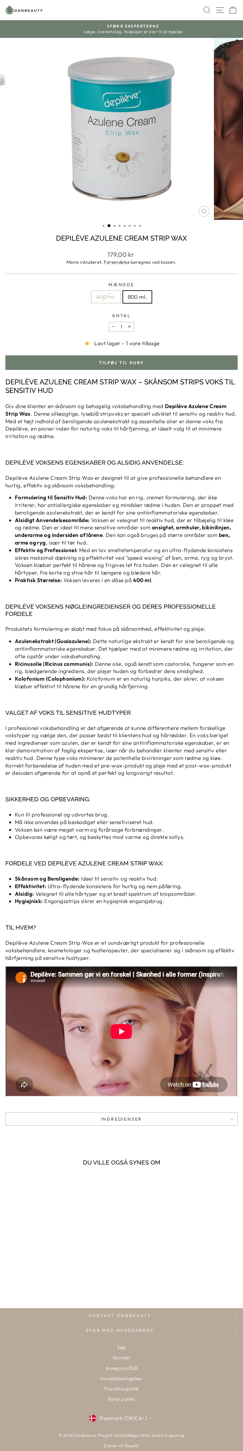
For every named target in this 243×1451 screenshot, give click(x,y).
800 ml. (137, 296)
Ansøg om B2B (121, 1368)
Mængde (121, 284)
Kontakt (121, 1358)
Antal (121, 315)
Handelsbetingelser (121, 1379)
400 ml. (106, 296)
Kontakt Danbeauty (120, 1315)
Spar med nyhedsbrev (120, 1330)
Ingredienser (121, 1119)
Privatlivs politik (121, 1389)
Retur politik (121, 1399)
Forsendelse (117, 262)
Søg (121, 1347)
